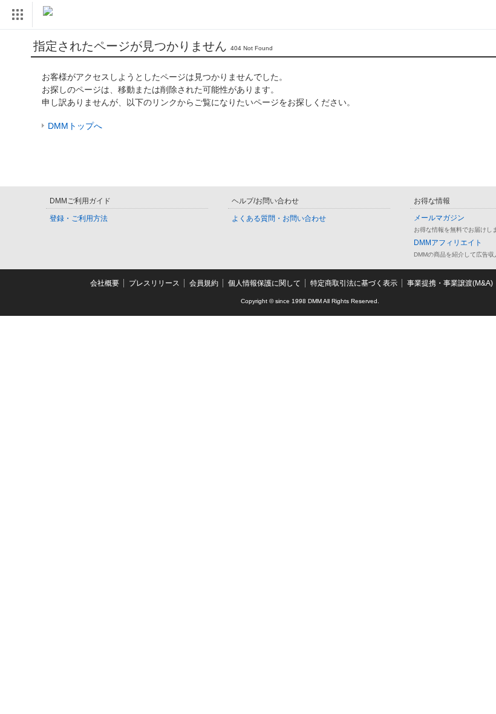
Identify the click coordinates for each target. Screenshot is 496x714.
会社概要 (104, 283)
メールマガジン (439, 218)
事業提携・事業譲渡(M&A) (450, 283)
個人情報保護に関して (264, 283)
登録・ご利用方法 (79, 218)
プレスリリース (154, 283)
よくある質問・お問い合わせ (279, 218)
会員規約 (203, 283)
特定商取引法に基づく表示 (353, 283)
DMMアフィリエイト (448, 242)
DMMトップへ (75, 126)
